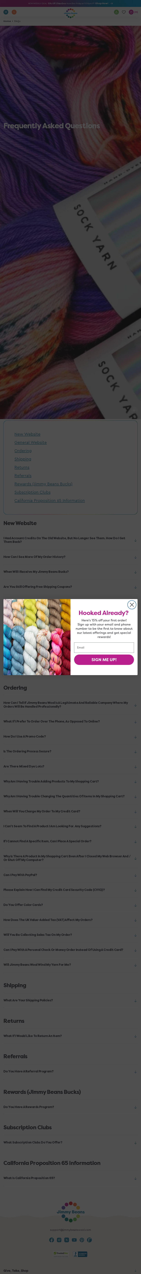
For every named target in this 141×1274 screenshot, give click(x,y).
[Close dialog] (132, 604)
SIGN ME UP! (104, 660)
